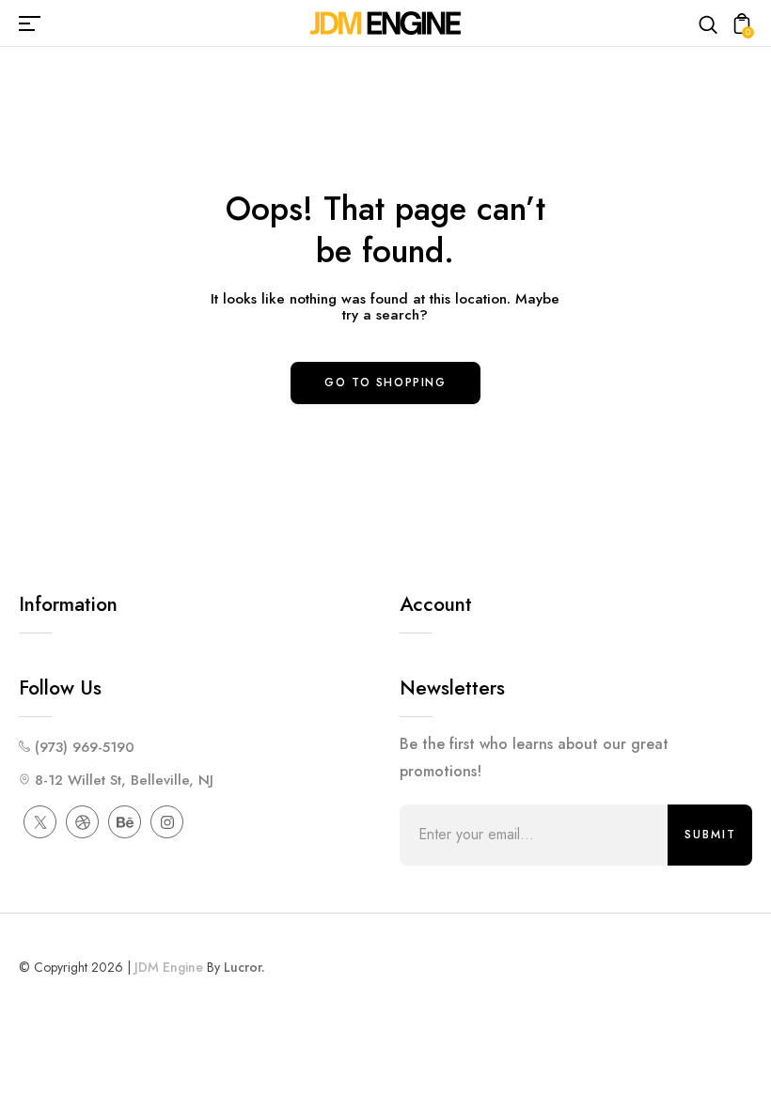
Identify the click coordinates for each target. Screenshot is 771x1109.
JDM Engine (168, 967)
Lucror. (244, 967)
